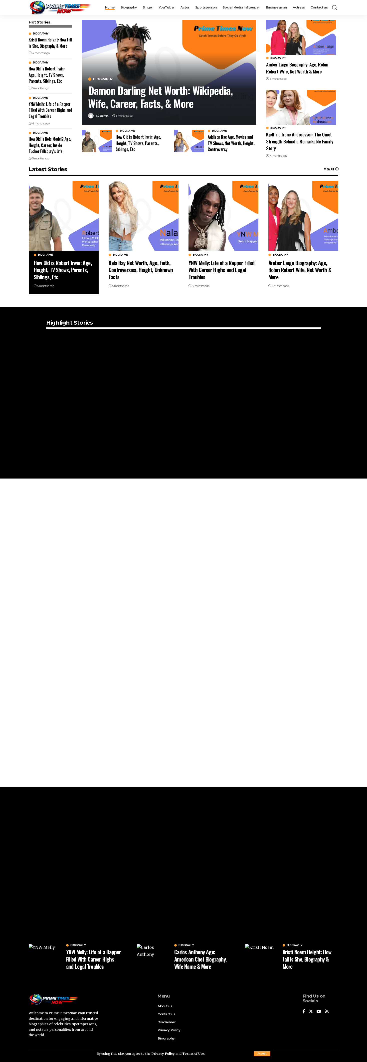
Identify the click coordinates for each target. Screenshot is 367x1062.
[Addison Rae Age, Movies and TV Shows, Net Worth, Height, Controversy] (189, 141)
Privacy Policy (163, 1054)
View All (329, 169)
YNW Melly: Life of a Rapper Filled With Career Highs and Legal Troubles (50, 110)
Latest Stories (48, 169)
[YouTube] (319, 1011)
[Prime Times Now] (60, 7)
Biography (40, 33)
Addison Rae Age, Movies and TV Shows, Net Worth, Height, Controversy (231, 143)
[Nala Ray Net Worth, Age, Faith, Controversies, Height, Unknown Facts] (144, 216)
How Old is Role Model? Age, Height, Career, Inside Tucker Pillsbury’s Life (50, 145)
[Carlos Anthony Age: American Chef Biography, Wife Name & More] (154, 956)
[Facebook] (304, 1011)
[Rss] (327, 1011)
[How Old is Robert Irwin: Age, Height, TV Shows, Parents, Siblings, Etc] (97, 141)
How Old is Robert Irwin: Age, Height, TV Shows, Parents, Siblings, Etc (46, 75)
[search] (334, 7)
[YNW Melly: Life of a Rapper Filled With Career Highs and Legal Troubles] (223, 216)
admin (104, 115)
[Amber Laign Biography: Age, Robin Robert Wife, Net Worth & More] (301, 37)
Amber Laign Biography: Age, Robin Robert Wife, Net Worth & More (297, 68)
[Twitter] (311, 1011)
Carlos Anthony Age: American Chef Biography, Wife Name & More (200, 959)
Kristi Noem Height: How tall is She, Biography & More (50, 43)
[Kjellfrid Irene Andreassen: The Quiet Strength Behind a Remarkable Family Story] (301, 107)
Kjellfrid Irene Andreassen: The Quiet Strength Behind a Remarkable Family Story (299, 141)
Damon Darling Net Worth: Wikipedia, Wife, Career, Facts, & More (160, 96)
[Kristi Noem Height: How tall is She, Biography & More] (262, 956)
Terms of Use (193, 1054)
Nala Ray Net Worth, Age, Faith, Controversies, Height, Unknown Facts (141, 270)
